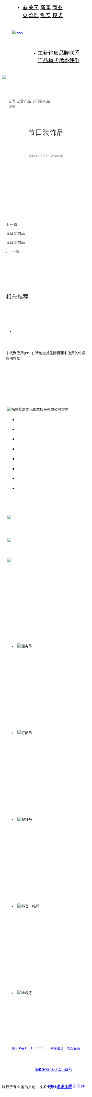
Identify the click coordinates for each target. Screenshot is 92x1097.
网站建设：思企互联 (65, 1048)
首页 (12, 101)
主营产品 (24, 101)
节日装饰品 (41, 101)
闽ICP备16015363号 (31, 1048)
